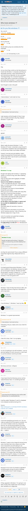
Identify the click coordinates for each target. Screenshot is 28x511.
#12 (26, 335)
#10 (26, 300)
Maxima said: (5, 392)
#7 (26, 232)
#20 (26, 480)
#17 (26, 418)
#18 (26, 440)
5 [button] (3, 43)
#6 (26, 167)
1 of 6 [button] (9, 489)
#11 (26, 312)
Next (14, 489)
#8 (26, 264)
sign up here (22, 13)
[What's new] (23, 1)
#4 (26, 130)
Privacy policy (13, 506)
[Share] (25, 64)
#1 (26, 64)
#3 (26, 106)
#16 (26, 389)
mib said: (4, 235)
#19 (26, 465)
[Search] (26, 1)
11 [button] (3, 38)
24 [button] (3, 33)
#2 (26, 94)
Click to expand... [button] (14, 247)
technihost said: (5, 109)
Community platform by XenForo (13, 509)
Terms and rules (4, 506)
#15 (26, 375)
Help (18, 506)
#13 (26, 348)
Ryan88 (3, 25)
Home (21, 506)
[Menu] (2, 2)
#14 (26, 363)
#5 (26, 142)
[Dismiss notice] (25, 6)
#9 (26, 285)
